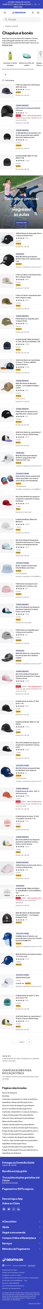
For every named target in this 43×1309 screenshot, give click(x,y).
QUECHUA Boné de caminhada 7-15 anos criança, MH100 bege (29, 433)
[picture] (7, 91)
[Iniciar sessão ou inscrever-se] (33, 12)
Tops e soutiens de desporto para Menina (18, 1137)
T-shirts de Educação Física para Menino (18, 1134)
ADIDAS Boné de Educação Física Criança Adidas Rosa (29, 866)
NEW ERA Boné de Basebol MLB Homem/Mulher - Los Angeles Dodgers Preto (28, 915)
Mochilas (5, 1096)
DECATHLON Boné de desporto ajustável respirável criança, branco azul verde (28, 609)
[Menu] (4, 12)
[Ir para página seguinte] (29, 1042)
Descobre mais (21, 222)
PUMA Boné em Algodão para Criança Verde (27, 320)
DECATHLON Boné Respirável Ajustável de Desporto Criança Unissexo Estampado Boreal (28, 542)
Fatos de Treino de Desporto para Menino (18, 1105)
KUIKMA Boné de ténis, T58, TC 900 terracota (27, 792)
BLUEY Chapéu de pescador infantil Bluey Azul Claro (26, 567)
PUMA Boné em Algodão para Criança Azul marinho (27, 631)
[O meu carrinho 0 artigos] (38, 12)
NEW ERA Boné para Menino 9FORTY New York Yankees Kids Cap (28, 259)
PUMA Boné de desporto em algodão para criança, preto (27, 413)
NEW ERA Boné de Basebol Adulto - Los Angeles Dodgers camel (27, 385)
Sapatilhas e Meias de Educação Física (17, 1102)
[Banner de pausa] (35, 4)
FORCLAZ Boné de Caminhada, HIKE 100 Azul (28, 86)
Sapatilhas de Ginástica (11, 1153)
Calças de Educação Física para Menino (17, 1115)
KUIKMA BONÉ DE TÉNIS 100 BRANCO (26, 520)
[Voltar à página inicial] (18, 13)
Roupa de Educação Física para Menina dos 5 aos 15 (22, 1150)
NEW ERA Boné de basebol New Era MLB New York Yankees (28, 769)
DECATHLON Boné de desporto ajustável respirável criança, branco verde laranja (28, 842)
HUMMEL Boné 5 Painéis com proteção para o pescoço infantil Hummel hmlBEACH (28, 938)
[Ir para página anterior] (13, 1042)
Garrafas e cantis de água (10, 64)
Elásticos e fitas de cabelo (26, 64)
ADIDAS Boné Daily (23, 977)
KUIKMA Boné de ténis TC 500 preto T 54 (27, 702)
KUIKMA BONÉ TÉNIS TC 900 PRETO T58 (26, 157)
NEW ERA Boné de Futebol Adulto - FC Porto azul (29, 955)
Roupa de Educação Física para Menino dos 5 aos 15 (22, 1131)
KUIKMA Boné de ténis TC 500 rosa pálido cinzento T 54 (27, 817)
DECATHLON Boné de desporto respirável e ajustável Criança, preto (28, 745)
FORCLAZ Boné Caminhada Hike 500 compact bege (28, 276)
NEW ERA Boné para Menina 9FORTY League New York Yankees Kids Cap (26, 458)
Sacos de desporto (9, 1093)
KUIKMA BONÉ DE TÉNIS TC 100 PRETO (27, 723)
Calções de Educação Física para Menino (18, 1124)
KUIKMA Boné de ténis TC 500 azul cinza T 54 (27, 997)
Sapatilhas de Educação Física (14, 1143)
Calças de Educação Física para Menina (17, 1147)
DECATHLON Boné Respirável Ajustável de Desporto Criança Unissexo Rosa (28, 676)
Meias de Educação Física (12, 1121)
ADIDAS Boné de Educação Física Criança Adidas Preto (29, 234)
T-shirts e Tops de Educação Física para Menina (20, 1140)
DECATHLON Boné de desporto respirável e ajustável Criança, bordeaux (28, 499)
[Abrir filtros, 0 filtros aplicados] (5, 74)
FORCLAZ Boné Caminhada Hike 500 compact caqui (28, 296)
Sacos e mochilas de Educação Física (17, 1109)
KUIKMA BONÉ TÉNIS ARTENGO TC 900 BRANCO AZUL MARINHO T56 (28, 890)
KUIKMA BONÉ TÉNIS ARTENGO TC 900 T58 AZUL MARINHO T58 (28, 340)
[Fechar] (39, 4)
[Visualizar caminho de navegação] (3, 26)
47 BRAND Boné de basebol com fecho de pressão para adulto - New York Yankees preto (28, 135)
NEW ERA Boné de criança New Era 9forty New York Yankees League (28, 655)
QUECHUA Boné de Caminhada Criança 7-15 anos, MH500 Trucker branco (28, 362)
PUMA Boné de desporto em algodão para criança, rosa (26, 585)
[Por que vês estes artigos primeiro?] (3, 80)
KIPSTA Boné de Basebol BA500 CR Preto (28, 109)
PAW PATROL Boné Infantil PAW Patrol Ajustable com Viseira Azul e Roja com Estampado (28, 478)
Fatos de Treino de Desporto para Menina (18, 1118)
